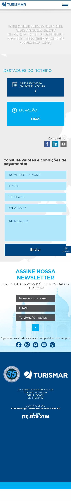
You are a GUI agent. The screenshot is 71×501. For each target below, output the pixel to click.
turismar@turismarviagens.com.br (35, 408)
